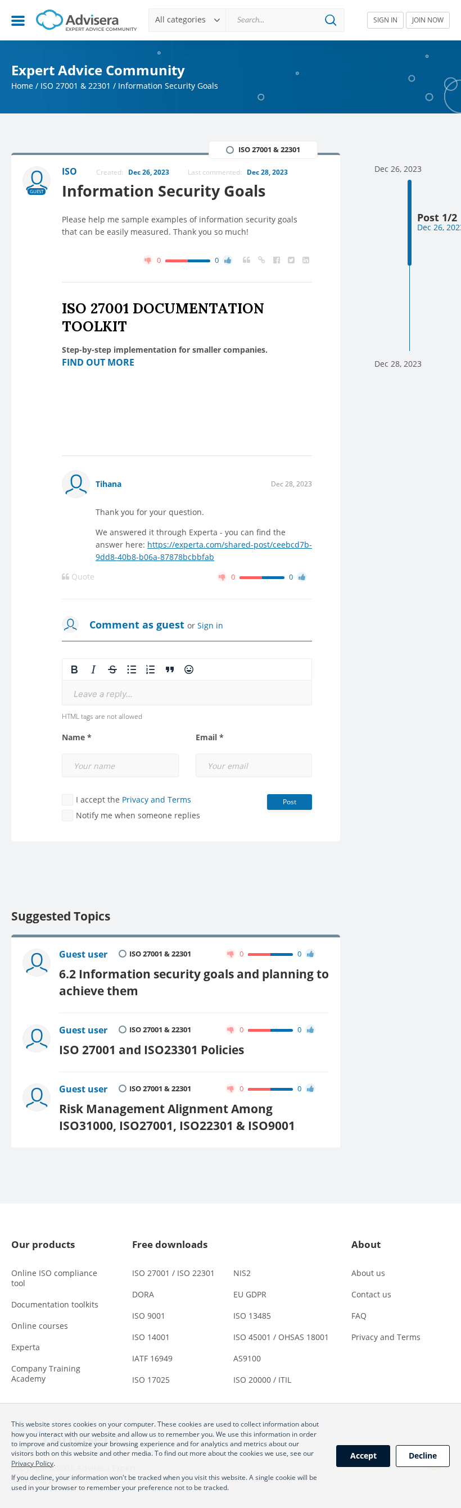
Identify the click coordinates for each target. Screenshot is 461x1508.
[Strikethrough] (112, 669)
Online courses (39, 1325)
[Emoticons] (188, 669)
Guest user (83, 954)
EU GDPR (249, 1294)
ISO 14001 (151, 1337)
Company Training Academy (45, 1373)
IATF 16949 (152, 1358)
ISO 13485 (252, 1315)
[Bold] (74, 669)
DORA (143, 1294)
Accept (363, 1455)
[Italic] (93, 669)
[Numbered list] (150, 669)
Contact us (371, 1294)
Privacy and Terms (156, 799)
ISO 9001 (148, 1315)
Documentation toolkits (54, 1304)
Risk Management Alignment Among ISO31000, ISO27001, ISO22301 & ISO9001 (177, 1116)
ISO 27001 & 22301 (75, 85)
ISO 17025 (151, 1379)
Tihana (108, 484)
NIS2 (242, 1273)
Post (289, 802)
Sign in (210, 625)
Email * (210, 737)
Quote (81, 577)
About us (368, 1273)
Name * (77, 737)
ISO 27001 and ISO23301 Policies (151, 1049)
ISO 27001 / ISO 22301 (173, 1273)
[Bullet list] (131, 669)
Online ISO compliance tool (54, 1278)
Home (22, 85)
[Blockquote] (169, 669)
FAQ (359, 1315)
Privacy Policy (32, 1463)
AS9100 (247, 1358)
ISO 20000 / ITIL (262, 1379)
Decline (423, 1455)
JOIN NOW (428, 20)
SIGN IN (385, 20)
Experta (25, 1347)
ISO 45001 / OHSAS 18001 (281, 1337)
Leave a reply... (103, 694)
